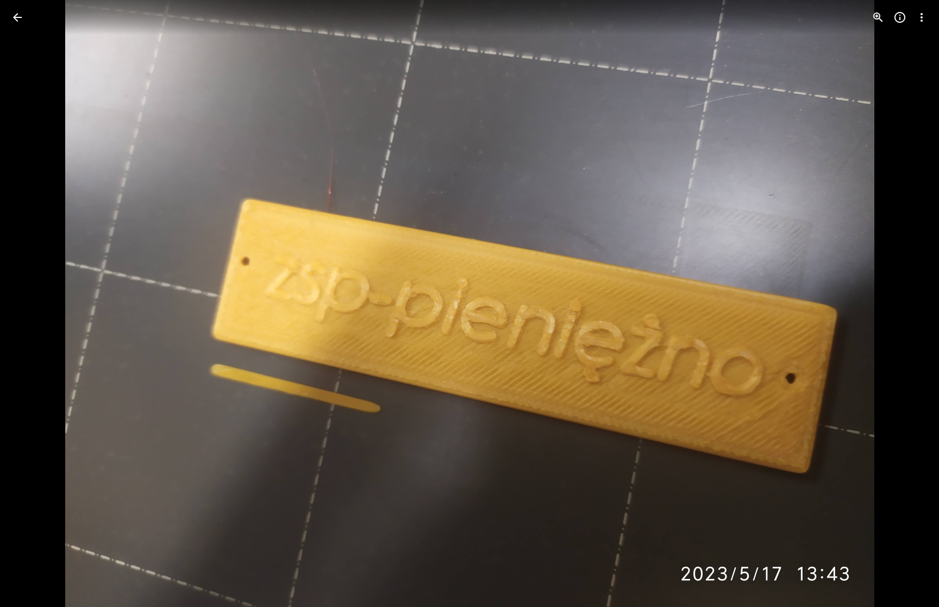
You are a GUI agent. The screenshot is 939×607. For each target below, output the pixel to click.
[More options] (921, 17)
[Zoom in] (878, 17)
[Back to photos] (17, 17)
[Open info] (900, 17)
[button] (30, 304)
